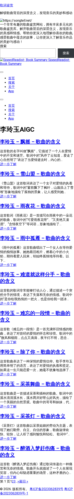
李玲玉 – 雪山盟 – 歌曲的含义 (32, 174)
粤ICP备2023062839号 (46, 489)
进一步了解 (8, 164)
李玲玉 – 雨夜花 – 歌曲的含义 (32, 206)
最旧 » (23, 481)
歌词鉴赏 (6, 5)
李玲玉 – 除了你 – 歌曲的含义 (32, 352)
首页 (11, 78)
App (11, 91)
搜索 (3, 46)
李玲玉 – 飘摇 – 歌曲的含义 (30, 142)
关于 (11, 87)
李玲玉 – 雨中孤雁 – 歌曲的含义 (35, 238)
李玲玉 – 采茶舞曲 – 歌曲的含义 (35, 384)
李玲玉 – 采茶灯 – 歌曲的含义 (32, 416)
